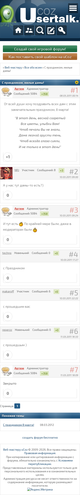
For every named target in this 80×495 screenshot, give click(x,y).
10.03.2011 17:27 (69, 259)
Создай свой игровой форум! (40, 48)
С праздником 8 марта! (18, 425)
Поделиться (77, 100)
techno (6, 253)
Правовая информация (39, 453)
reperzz (7, 329)
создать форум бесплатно (40, 437)
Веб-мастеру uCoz (15, 449)
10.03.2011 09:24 (69, 215)
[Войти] (62, 30)
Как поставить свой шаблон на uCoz (40, 56)
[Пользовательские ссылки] (73, 8)
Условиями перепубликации (50, 462)
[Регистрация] (51, 30)
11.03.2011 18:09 (69, 375)
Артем (19, 88)
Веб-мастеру (13, 67)
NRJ (17, 170)
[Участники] (29, 30)
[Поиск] (40, 30)
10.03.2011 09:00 (69, 176)
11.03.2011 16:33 (69, 336)
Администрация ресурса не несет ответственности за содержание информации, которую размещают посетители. (40, 482)
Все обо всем (33, 67)
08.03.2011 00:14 (69, 95)
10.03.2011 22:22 (69, 298)
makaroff (8, 291)
